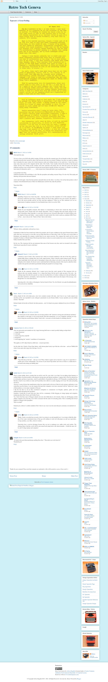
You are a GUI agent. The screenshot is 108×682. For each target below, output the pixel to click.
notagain (16, 437)
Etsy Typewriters (87, 586)
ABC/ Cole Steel (87, 91)
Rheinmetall (86, 135)
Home (35, 12)
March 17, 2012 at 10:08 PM (29, 194)
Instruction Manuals (87, 117)
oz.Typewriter (87, 340)
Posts (86, 20)
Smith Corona (86, 153)
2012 (85, 198)
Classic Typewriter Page (89, 584)
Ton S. (15, 293)
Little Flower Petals (89, 464)
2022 (85, 190)
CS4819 (86, 451)
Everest (84, 104)
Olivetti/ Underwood (87, 122)
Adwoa (20, 207)
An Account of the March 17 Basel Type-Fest (89, 237)
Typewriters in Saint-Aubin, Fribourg (89, 226)
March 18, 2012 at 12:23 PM (31, 269)
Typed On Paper (88, 514)
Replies (17, 191)
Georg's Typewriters (88, 589)
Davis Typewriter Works (90, 415)
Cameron (16, 328)
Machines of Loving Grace (89, 591)
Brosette (85, 96)
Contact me (28, 12)
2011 (85, 275)
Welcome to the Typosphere (88, 331)
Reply (15, 187)
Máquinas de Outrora (90, 388)
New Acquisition (88, 552)
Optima (84, 127)
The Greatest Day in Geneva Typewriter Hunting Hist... (89, 258)
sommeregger (88, 445)
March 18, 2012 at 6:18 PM (25, 437)
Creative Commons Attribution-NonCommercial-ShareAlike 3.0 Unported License (74, 672)
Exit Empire (87, 446)
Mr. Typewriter (86, 594)
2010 (85, 277)
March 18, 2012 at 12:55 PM (31, 415)
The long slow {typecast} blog (88, 423)
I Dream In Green (88, 459)
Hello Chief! (87, 536)
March (87, 218)
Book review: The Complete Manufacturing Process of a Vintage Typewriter (90, 325)
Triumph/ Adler (86, 159)
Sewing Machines (87, 151)
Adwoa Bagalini (71, 671)
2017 (85, 194)
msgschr (86, 521)
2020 (85, 192)
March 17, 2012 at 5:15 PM (26, 226)
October (88, 202)
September (89, 205)
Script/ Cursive (86, 146)
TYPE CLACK (87, 458)
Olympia (85, 125)
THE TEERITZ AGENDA (90, 346)
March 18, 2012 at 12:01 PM (31, 207)
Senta (84, 148)
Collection (85, 99)
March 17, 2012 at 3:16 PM (24, 152)
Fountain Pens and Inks (88, 109)
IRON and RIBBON (89, 546)
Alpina (84, 93)
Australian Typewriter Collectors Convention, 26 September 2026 (90, 335)
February (88, 270)
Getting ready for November (90, 411)
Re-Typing (87, 551)
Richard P (16, 226)
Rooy (84, 140)
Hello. (85, 523)
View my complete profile (94, 656)
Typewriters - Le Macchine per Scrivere (90, 381)
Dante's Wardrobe (89, 353)
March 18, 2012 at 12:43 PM (31, 357)
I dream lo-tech (88, 477)
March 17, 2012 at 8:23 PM (30, 254)
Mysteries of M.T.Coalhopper (88, 472)
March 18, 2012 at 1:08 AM (26, 328)
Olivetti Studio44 (88, 383)
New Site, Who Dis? (88, 360)
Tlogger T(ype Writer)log (88, 484)
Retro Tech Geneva (25, 7)
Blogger (79, 679)
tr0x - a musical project (90, 527)
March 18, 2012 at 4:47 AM (24, 373)
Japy (84, 119)
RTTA (84, 143)
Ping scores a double (89, 478)
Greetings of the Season (89, 354)
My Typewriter (86, 597)
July (87, 209)
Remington (85, 133)
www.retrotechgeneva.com (72, 674)
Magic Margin (88, 365)
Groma (84, 112)
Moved (85, 510)
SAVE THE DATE (88, 433)
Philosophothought (89, 491)
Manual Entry (87, 409)
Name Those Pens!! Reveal (90, 542)
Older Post (74, 476)
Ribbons (85, 138)
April (87, 216)
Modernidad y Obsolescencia (88, 439)
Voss (84, 164)
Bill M (15, 152)
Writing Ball (87, 322)
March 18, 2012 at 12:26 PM (31, 312)
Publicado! (86, 441)
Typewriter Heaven (89, 395)
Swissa (84, 156)
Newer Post (13, 476)
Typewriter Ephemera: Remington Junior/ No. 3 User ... (89, 265)
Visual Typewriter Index (16, 12)
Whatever (86, 540)
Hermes (85, 114)
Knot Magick (87, 508)
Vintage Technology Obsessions (89, 402)
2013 (85, 196)
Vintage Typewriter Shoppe (89, 603)
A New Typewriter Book (89, 341)
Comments (87, 23)
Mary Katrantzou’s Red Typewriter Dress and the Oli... (89, 252)
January (88, 272)
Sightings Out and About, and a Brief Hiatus (89, 221)
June (87, 211)
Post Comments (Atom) (47, 482)
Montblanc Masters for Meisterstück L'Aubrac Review (89, 503)
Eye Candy (85, 106)
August (87, 207)
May (87, 213)
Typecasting (17, 143)
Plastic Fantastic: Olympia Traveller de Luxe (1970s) (89, 246)
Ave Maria (86, 396)
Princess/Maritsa (87, 130)
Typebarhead (87, 534)
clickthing (87, 359)
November (88, 200)
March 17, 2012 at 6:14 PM (25, 293)
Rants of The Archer (89, 371)
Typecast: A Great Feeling (89, 241)
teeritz (15, 373)
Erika (84, 101)
